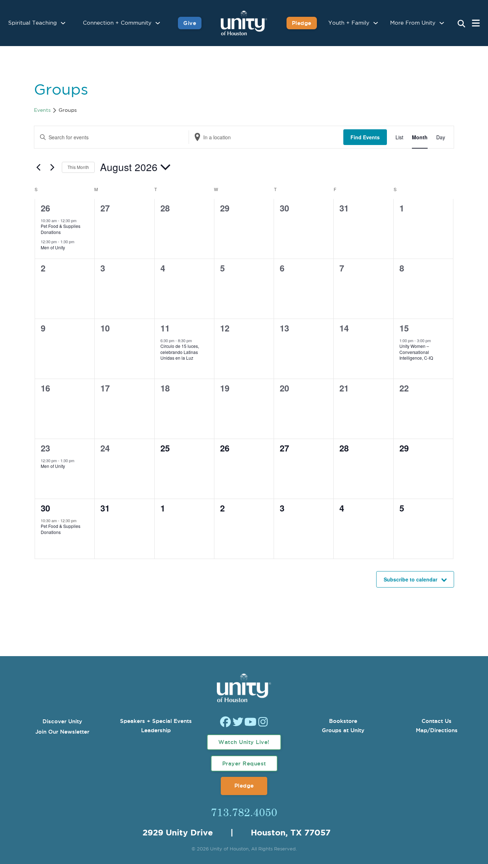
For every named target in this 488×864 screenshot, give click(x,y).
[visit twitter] (238, 722)
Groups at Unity (343, 730)
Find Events (365, 137)
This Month (78, 167)
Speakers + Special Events (156, 721)
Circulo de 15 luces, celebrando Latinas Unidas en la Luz (179, 352)
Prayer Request (244, 763)
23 (45, 448)
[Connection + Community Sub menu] (157, 23)
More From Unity (412, 23)
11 (165, 328)
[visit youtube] (250, 722)
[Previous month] (38, 167)
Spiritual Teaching (32, 23)
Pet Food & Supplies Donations (60, 229)
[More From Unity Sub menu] (441, 23)
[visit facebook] (225, 722)
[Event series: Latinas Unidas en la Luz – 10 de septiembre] (195, 340)
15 (404, 328)
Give (189, 23)
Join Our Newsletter (62, 732)
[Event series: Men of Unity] (77, 241)
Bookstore (343, 721)
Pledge (302, 23)
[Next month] (52, 167)
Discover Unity (62, 721)
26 (45, 208)
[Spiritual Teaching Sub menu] (63, 23)
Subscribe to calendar (410, 579)
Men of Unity (53, 247)
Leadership (156, 730)
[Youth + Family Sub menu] (375, 23)
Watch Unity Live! (244, 742)
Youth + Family (348, 23)
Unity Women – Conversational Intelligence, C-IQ (416, 352)
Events (42, 110)
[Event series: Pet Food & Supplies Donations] (80, 220)
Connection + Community (117, 23)
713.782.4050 (244, 811)
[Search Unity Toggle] (461, 24)
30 (45, 508)
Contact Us (437, 721)
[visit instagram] (263, 722)
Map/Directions (437, 730)
